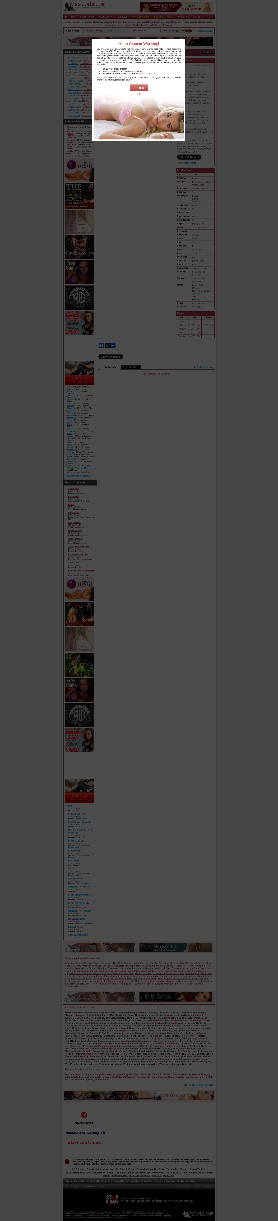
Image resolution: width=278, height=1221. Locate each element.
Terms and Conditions (145, 73)
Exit (139, 94)
